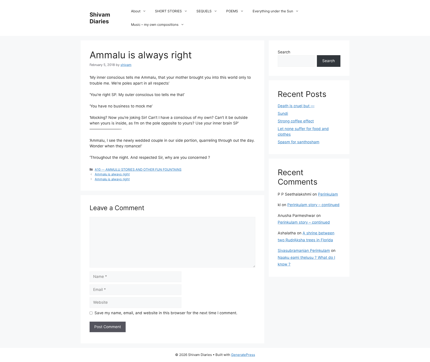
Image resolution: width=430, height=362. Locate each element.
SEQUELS (204, 11)
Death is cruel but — (296, 106)
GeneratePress (243, 355)
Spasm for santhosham (298, 142)
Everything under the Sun (273, 11)
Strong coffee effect (296, 121)
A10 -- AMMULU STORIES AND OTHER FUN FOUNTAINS (138, 169)
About (135, 11)
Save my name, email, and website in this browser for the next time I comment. (166, 313)
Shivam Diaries (100, 18)
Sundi (283, 113)
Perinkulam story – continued (313, 205)
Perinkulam (328, 194)
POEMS (232, 11)
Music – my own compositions (154, 24)
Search (284, 52)
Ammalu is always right (112, 174)
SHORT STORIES (168, 11)
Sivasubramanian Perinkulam (304, 250)
